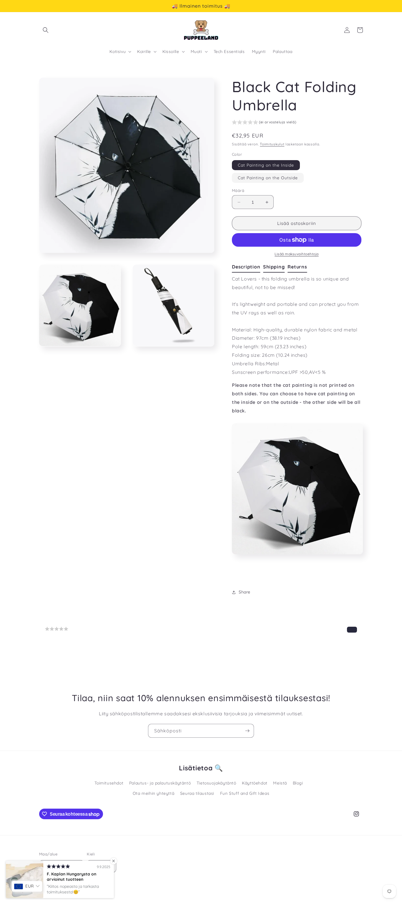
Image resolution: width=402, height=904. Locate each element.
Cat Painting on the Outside (268, 177)
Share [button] (244, 592)
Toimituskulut (272, 144)
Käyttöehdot (255, 783)
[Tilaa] (247, 731)
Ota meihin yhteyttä (153, 793)
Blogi (298, 783)
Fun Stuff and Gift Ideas (244, 793)
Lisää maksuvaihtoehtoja (297, 254)
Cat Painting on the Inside (266, 165)
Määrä (238, 190)
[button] (45, 30)
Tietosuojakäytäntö (216, 783)
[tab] (247, 267)
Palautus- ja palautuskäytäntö (160, 783)
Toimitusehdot (108, 783)
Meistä (280, 783)
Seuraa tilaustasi (197, 793)
